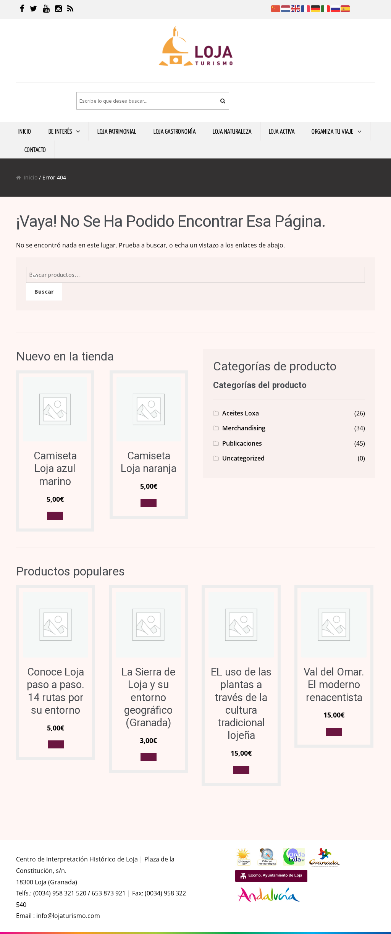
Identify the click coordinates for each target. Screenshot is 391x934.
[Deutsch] (316, 8)
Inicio (30, 177)
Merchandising (243, 428)
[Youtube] (46, 9)
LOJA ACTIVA (282, 131)
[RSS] (70, 9)
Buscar (43, 291)
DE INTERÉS (60, 131)
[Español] (346, 8)
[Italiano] (326, 8)
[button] (55, 516)
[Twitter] (33, 9)
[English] (296, 8)
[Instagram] (58, 9)
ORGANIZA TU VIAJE (333, 131)
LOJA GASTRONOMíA (174, 131)
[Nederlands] (286, 8)
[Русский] (336, 8)
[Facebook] (22, 9)
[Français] (306, 8)
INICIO (24, 131)
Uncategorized (243, 458)
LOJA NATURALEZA (232, 131)
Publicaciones (242, 443)
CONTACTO (35, 149)
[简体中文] (276, 8)
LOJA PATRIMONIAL (116, 131)
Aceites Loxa (240, 413)
